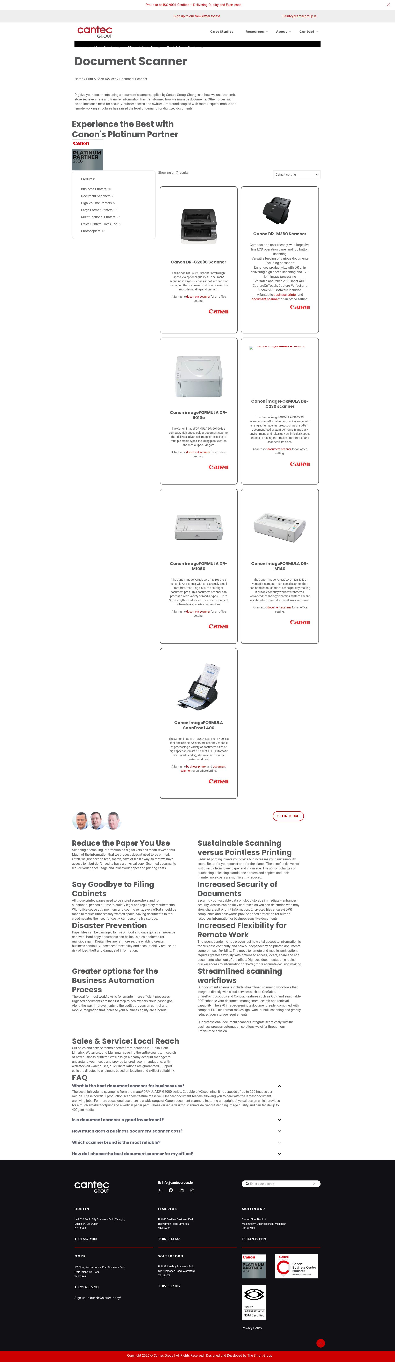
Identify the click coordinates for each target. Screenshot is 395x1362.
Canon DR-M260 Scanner (280, 234)
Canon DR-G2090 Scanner (198, 262)
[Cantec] (95, 31)
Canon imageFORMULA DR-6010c (199, 415)
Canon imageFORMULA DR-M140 (280, 566)
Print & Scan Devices (183, 47)
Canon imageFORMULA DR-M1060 (199, 566)
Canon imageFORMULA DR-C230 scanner (280, 403)
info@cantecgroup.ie (301, 16)
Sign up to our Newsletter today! (197, 16)
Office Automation (142, 47)
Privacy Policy (252, 1328)
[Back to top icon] (320, 1343)
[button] (388, 4)
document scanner (198, 296)
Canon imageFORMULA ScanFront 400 (198, 725)
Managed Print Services (98, 47)
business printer (285, 295)
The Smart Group (259, 1355)
